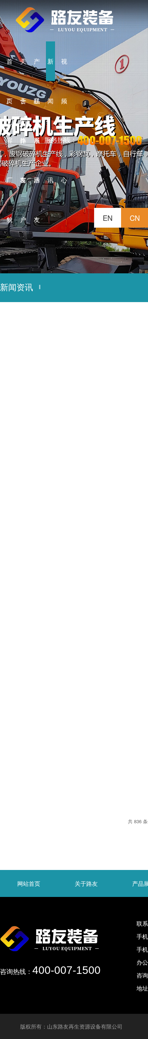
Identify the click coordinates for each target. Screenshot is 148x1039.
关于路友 (86, 883)
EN (107, 218)
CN (135, 218)
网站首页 (28, 883)
